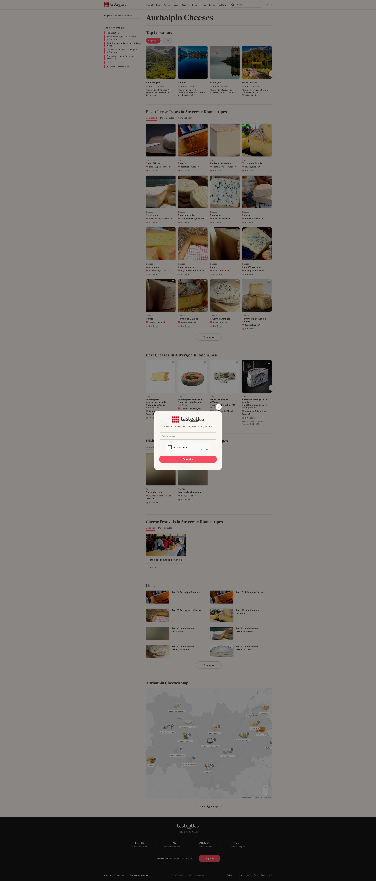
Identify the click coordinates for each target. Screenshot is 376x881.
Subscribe (188, 459)
